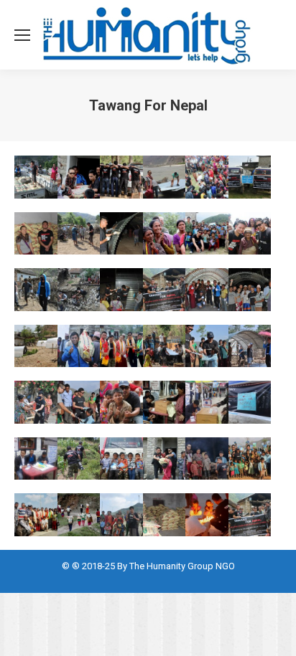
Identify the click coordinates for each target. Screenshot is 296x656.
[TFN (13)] (79, 177)
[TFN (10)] (206, 514)
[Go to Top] (273, 633)
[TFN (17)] (250, 177)
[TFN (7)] (79, 514)
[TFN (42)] (35, 458)
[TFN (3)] (164, 458)
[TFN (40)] (206, 402)
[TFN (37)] (79, 402)
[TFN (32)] (121, 346)
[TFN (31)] (79, 346)
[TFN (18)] (35, 233)
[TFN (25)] (79, 289)
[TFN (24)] (35, 289)
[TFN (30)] (35, 346)
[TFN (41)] (250, 402)
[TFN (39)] (164, 402)
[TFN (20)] (121, 233)
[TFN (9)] (164, 514)
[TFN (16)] (206, 177)
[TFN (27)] (164, 289)
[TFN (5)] (250, 458)
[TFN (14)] (121, 177)
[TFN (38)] (121, 402)
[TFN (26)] (121, 289)
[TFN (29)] (250, 289)
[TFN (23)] (250, 233)
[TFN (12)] (35, 177)
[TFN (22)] (206, 233)
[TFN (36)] (35, 402)
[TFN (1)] (79, 458)
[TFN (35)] (250, 346)
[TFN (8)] (121, 514)
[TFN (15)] (164, 177)
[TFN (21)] (164, 233)
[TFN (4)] (206, 458)
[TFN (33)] (164, 346)
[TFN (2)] (121, 458)
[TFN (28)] (206, 289)
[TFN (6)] (35, 514)
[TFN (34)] (206, 346)
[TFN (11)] (250, 514)
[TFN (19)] (79, 233)
